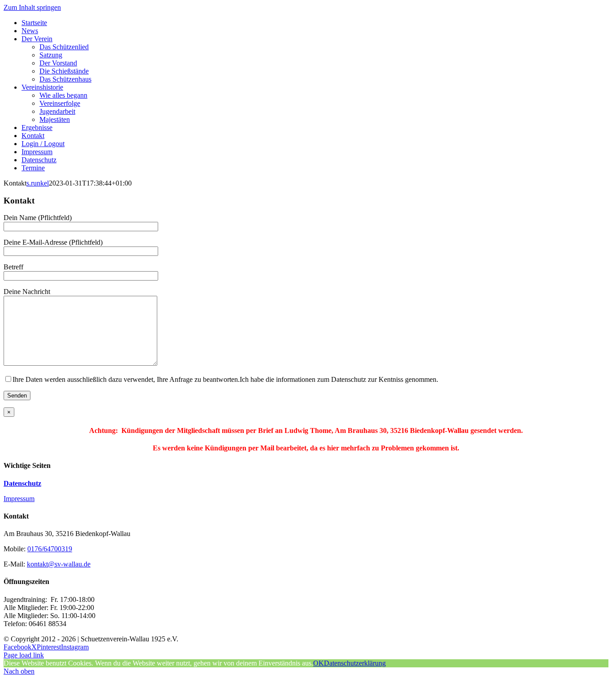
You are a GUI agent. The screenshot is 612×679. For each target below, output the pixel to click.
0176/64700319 (49, 549)
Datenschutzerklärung (355, 663)
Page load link (24, 655)
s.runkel (37, 183)
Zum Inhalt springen (32, 7)
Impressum (19, 498)
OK (318, 663)
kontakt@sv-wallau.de (59, 564)
